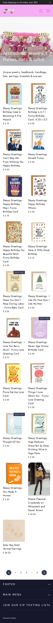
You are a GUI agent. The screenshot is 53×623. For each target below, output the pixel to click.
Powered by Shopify (9, 618)
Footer (9, 584)
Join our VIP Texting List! (26, 605)
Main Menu (12, 595)
